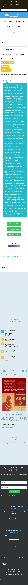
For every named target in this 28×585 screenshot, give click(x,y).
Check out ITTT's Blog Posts (10, 256)
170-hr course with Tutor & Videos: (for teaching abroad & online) (10, 352)
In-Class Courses (14, 229)
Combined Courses (14, 234)
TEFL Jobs (5, 66)
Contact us (18, 26)
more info (13, 327)
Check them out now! (14, 518)
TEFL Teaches (6, 70)
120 (2, 357)
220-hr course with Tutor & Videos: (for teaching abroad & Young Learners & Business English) (11, 346)
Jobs (23, 21)
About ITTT (11, 21)
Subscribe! (14, 491)
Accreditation (10, 26)
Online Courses (14, 223)
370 (2, 339)
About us (4, 557)
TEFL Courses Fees (7, 62)
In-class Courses (4, 564)
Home (5, 21)
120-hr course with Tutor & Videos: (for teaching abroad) (10, 358)
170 (2, 351)
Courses (18, 21)
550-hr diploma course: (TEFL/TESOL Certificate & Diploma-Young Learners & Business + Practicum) (14, 333)
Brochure (14, 541)
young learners (8, 101)
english (6, 88)
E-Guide (14, 546)
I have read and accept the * (10, 495)
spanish (11, 98)
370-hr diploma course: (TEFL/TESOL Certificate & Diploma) (13, 339)
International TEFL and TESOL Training (15, 15)
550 (2, 331)
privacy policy (14, 495)
